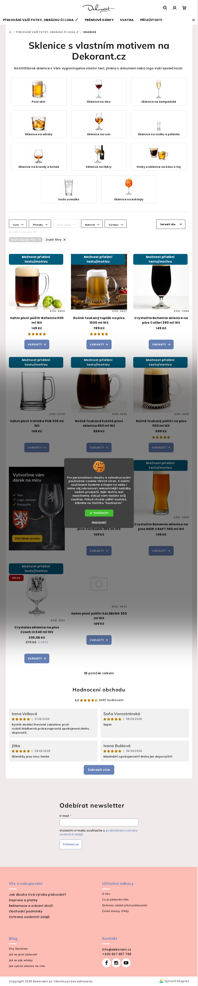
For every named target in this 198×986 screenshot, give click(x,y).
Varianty (35, 344)
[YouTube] (126, 962)
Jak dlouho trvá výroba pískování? (37, 894)
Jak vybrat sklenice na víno (27, 966)
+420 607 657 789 (116, 954)
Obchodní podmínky (26, 911)
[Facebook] (106, 962)
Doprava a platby (23, 900)
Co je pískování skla (115, 899)
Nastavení (99, 522)
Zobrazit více (99, 770)
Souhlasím (101, 513)
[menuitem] (41, 20)
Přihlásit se (71, 844)
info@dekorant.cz (116, 949)
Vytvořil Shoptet (176, 981)
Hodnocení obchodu (99, 689)
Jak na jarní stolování (23, 954)
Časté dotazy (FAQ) (115, 911)
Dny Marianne (18, 948)
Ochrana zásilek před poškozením (124, 905)
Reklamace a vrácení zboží (31, 906)
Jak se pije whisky (21, 960)
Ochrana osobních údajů (29, 917)
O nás (106, 893)
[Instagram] (116, 962)
